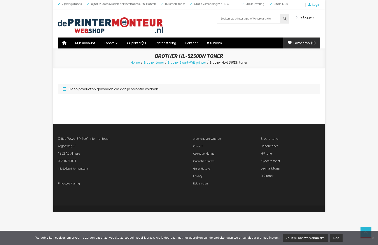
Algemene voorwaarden (207, 138)
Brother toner (154, 62)
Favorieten (304, 43)
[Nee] (372, 238)
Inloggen (307, 17)
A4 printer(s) (136, 43)
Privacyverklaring (69, 183)
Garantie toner (202, 168)
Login (316, 5)
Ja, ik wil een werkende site (305, 238)
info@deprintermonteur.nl (73, 168)
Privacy (197, 176)
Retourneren (200, 183)
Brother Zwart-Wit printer (187, 62)
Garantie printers (204, 161)
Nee (336, 238)
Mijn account (85, 43)
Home (135, 62)
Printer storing (165, 43)
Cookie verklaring (204, 153)
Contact (191, 43)
